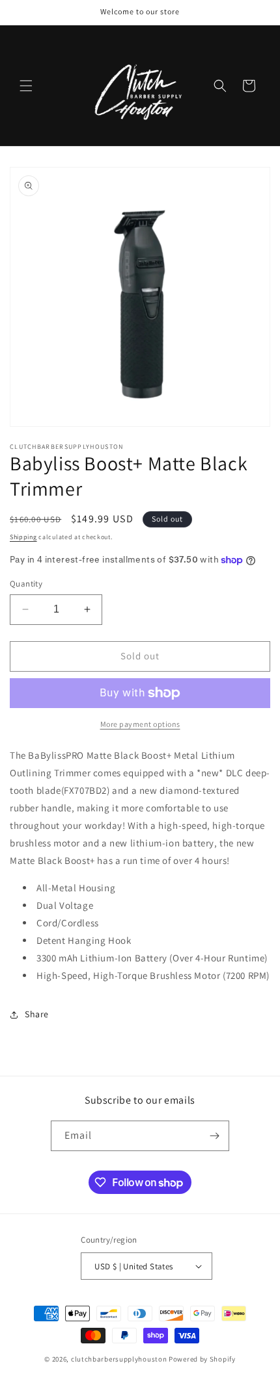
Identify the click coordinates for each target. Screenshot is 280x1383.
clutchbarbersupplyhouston (119, 1359)
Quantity (26, 583)
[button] (26, 85)
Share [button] (37, 1014)
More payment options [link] (140, 724)
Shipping (23, 537)
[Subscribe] (214, 1136)
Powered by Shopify (202, 1359)
